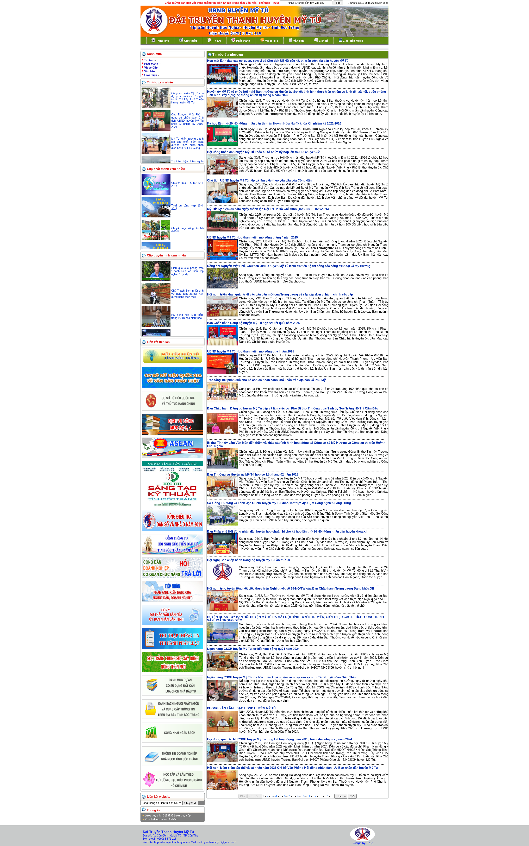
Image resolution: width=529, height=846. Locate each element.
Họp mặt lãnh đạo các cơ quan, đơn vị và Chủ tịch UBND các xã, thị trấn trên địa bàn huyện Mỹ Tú (277, 60)
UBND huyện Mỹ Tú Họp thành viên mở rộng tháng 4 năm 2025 (252, 237)
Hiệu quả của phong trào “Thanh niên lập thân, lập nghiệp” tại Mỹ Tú (187, 271)
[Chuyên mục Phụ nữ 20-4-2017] (156, 193)
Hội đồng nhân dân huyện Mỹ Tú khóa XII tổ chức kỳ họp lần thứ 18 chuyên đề (263, 152)
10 (303, 796)
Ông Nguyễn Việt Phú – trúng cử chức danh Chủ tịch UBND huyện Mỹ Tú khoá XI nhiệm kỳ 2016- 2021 (187, 120)
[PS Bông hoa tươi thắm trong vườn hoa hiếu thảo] (156, 325)
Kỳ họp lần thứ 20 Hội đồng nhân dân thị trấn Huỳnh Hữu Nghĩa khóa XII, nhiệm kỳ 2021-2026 (274, 123)
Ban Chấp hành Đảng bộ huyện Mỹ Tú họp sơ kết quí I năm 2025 (253, 323)
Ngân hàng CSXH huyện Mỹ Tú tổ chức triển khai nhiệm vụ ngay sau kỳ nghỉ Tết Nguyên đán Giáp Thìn (281, 677)
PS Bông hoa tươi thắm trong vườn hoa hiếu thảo (187, 316)
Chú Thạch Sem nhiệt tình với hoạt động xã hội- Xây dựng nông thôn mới (187, 293)
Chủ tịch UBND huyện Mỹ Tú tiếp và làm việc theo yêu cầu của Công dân (259, 180)
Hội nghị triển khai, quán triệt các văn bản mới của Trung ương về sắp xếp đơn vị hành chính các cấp (280, 294)
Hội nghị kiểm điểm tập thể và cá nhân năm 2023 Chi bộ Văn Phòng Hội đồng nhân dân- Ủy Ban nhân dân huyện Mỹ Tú (292, 767)
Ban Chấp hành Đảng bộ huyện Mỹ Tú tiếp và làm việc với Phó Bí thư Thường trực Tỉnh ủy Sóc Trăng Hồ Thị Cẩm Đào (292, 408)
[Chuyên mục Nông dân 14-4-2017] (156, 239)
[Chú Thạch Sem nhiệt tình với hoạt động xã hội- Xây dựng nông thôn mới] (156, 303)
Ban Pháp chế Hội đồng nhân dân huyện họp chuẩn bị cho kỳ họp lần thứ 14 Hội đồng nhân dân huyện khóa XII (287, 531)
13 (320, 796)
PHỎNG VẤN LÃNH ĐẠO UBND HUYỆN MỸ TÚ (241, 708)
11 (308, 796)
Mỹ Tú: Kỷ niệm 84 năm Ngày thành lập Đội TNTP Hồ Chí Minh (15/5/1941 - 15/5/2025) (268, 209)
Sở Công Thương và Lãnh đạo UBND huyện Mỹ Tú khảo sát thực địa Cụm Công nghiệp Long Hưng (279, 503)
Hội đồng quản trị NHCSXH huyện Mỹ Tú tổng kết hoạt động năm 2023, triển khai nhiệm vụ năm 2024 (279, 739)
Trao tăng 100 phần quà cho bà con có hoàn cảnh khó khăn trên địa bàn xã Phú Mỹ (266, 380)
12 (314, 796)
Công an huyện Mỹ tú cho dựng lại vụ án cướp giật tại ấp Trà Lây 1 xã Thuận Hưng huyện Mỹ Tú (187, 98)
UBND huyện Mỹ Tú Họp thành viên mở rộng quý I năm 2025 (250, 351)
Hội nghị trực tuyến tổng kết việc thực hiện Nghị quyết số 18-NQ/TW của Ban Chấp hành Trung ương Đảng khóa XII (290, 588)
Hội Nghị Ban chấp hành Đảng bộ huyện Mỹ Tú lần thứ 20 (248, 560)
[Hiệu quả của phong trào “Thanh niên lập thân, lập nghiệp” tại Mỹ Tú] (156, 280)
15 (332, 796)
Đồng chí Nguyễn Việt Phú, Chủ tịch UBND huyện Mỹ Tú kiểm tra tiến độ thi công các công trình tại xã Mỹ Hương (289, 266)
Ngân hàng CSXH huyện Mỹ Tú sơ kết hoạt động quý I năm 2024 (253, 648)
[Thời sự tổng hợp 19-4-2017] (156, 216)
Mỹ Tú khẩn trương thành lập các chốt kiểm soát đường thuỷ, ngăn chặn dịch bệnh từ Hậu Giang (187, 143)
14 (326, 796)
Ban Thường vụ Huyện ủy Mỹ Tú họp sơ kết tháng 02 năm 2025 (252, 474)
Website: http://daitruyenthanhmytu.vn (165, 842)
